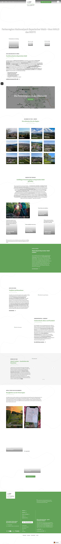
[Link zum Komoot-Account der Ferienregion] (17, 531)
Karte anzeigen (30, 99)
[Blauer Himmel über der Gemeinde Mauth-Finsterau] (11, 158)
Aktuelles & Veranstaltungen (12, 73)
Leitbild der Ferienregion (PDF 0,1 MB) (12, 79)
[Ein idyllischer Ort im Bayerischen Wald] (14, 43)
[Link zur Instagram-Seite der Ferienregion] (8, 531)
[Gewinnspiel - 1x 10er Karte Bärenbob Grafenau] (14, 417)
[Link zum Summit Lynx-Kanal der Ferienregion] (18, 531)
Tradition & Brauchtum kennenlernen (13, 74)
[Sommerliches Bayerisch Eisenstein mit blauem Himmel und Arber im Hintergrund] (49, 133)
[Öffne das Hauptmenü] (58, 2)
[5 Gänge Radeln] (32, 462)
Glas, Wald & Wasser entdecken (12, 75)
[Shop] (13, 1)
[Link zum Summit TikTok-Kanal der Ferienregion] (12, 531)
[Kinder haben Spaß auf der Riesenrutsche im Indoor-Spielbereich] (11, 227)
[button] (53, 368)
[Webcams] (9, 1)
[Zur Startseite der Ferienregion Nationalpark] (30, 4)
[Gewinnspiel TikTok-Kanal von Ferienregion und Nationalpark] (32, 417)
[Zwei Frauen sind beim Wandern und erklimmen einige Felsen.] (18, 210)
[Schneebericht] (2, 1)
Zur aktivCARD (39, 529)
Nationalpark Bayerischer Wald (12, 72)
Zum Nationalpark (35, 268)
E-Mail (22, 378)
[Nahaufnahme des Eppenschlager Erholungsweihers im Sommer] (49, 158)
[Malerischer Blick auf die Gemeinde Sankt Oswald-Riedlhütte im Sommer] (49, 146)
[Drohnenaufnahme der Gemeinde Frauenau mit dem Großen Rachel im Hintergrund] (24, 146)
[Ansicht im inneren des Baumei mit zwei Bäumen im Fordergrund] (30, 228)
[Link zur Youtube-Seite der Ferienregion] (10, 531)
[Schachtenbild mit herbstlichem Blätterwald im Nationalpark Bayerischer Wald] (30, 43)
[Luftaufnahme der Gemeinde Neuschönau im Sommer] (36, 146)
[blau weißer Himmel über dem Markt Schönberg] (36, 133)
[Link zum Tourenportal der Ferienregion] (15, 531)
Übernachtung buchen (28, 522)
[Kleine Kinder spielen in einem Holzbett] (47, 43)
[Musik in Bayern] (14, 440)
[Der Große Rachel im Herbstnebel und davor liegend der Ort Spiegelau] (24, 133)
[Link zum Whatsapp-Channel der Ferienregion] (13, 531)
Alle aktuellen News (30, 476)
